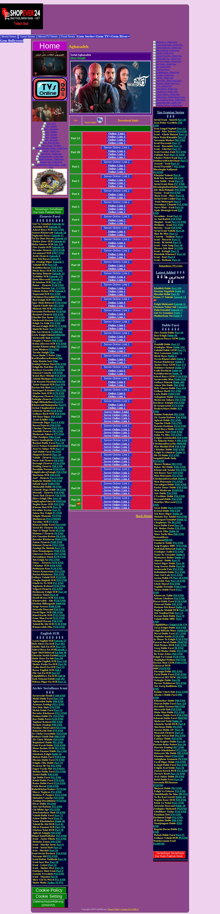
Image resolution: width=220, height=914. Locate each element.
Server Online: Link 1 (116, 147)
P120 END (57, 719)
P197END (164, 668)
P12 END (56, 792)
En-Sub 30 (60, 652)
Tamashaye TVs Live (171, 265)
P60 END (57, 308)
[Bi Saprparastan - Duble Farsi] (49, 156)
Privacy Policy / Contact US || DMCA (123, 909)
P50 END (60, 413)
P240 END (180, 379)
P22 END (179, 166)
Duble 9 (177, 315)
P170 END (58, 393)
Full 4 (58, 670)
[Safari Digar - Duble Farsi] (50, 154)
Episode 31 (57, 235)
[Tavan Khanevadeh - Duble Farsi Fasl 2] (168, 45)
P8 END (59, 367)
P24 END (60, 524)
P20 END (58, 314)
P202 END (180, 467)
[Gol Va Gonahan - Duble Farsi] (167, 61)
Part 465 (60, 643)
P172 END (60, 326)
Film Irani (54, 437)
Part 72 (58, 815)
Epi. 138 (58, 244)
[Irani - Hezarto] (49, 134)
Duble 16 (57, 754)
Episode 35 (55, 226)
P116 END (59, 783)
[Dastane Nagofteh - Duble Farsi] (167, 56)
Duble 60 (177, 370)
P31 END (176, 391)
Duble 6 (179, 361)
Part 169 (58, 698)
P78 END (55, 707)
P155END (57, 399)
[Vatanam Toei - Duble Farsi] (49, 162)
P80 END (60, 297)
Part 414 (181, 388)
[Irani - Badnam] (49, 137)
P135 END (59, 615)
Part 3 (184, 160)
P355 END (58, 545)
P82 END (179, 414)
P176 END (178, 636)
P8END (168, 540)
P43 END (180, 399)
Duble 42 (174, 531)
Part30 (59, 407)
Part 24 (179, 207)
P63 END (60, 748)
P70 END (59, 780)
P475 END (60, 554)
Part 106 (176, 288)
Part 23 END (179, 222)
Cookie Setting (49, 896)
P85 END (57, 722)
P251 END (58, 704)
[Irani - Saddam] (49, 132)
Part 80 (180, 563)
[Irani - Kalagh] (50, 126)
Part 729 (60, 827)
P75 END (59, 434)
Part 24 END (175, 507)
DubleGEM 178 (178, 624)
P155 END (177, 575)
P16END (60, 381)
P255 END (58, 457)
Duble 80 (172, 335)
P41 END (61, 343)
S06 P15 (183, 794)
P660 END (61, 539)
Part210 (61, 655)
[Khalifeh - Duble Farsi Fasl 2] (166, 83)
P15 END (58, 583)
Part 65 (56, 673)
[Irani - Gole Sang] (49, 129)
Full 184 (60, 678)
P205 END (180, 484)
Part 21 (176, 260)
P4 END (56, 516)
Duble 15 (181, 607)
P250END (177, 490)
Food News (68, 36)
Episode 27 (60, 640)
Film (51, 352)
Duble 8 (180, 554)
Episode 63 (59, 241)
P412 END (61, 713)
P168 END (176, 432)
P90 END (56, 299)
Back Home (144, 516)
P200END (59, 334)
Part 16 (56, 510)
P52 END (55, 809)
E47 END (58, 229)
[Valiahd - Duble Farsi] (163, 78)
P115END (158, 461)
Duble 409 (178, 382)
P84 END (179, 385)
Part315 (58, 402)
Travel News (27, 36)
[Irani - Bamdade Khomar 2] (49, 121)
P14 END (61, 853)
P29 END (58, 797)
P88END (182, 718)
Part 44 (179, 332)
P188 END (53, 786)
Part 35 (60, 667)
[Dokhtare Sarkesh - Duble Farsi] (167, 105)
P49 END (57, 724)
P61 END (180, 735)
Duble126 (182, 630)
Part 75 (181, 350)
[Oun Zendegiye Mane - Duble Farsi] (169, 100)
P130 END (56, 568)
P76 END (175, 814)
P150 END (61, 302)
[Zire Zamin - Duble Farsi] (164, 64)
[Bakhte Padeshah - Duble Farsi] (50, 159)
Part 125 (60, 646)
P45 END (177, 604)
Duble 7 (178, 312)
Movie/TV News (48, 36)
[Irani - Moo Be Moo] (49, 143)
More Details (77, 58)
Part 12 (183, 134)
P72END (61, 800)
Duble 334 (179, 347)
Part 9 (59, 871)
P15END (61, 577)
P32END (158, 785)
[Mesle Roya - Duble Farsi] (165, 42)
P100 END (56, 542)
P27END (61, 789)
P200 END (54, 483)
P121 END (182, 691)
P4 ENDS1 (59, 768)
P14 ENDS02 (53, 518)
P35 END (59, 317)
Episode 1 (61, 649)
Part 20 (62, 591)
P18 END (60, 757)
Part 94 (182, 744)
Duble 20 (178, 513)
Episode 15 (61, 238)
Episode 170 (56, 276)
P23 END (175, 192)
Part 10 (60, 443)
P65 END (57, 270)
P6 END (55, 337)
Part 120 (52, 264)
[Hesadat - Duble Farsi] (163, 75)
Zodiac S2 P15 (55, 882)
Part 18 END (180, 578)
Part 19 (58, 710)
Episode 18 (60, 232)
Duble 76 (177, 373)
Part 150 (60, 548)
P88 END (59, 736)
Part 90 (58, 658)
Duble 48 (60, 821)
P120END (158, 843)
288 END (182, 677)
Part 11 (57, 847)
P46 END (61, 364)
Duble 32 (182, 519)
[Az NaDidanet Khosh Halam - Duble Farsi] (50, 167)
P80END (181, 443)
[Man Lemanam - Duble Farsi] (166, 50)
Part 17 (182, 157)
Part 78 (58, 762)
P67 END (178, 747)
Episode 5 (58, 261)
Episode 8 (54, 256)
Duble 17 (180, 367)
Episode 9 (60, 291)
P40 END (57, 340)
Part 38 (181, 741)
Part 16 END (177, 773)
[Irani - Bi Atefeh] (50, 140)
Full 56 (61, 676)
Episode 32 (58, 223)
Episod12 (182, 307)
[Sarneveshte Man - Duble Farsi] (167, 102)
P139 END (181, 601)
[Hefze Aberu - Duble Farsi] (165, 89)
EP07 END (58, 253)
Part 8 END (56, 329)
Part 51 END (177, 154)
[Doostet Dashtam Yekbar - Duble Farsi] (49, 148)
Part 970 (60, 384)
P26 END (60, 727)
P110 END (56, 267)
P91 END (58, 742)
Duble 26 (177, 721)
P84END (182, 642)
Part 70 (180, 616)
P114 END (180, 396)
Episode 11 (180, 304)
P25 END (55, 294)
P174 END (178, 405)
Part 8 (60, 844)
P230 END (56, 410)
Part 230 (56, 282)
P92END (182, 808)
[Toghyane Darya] (161, 69)
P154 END (180, 426)
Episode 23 (58, 273)
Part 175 (181, 364)
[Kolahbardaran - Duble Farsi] (166, 72)
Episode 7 (55, 259)
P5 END (57, 513)
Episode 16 (58, 247)
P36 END (172, 493)
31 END (178, 248)
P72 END (181, 750)
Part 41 (59, 824)
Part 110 (181, 703)
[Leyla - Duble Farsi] (162, 86)
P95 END (177, 671)
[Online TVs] (49, 99)
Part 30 (57, 498)
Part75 (62, 405)
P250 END (59, 440)
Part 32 (58, 818)
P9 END (183, 838)
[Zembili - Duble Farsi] (163, 53)
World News (8, 36)
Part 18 (52, 865)
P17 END (179, 184)
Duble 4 (172, 356)
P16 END (59, 396)
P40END (60, 603)
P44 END (179, 402)
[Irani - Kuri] (50, 123)
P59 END (176, 709)
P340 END (59, 551)
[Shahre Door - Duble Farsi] (169, 97)
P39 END (176, 423)
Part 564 (62, 751)
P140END (56, 332)
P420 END (56, 565)
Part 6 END (56, 478)
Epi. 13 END (58, 288)
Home (49, 45)
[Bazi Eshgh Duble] (162, 67)
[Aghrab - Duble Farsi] (50, 151)
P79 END (58, 730)
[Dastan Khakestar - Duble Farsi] (167, 47)
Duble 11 (180, 452)
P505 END (57, 428)
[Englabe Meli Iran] (49, 76)
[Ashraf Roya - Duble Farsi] (165, 91)
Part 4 (179, 236)
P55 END (179, 712)
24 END (179, 429)
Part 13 (176, 143)
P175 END (57, 387)
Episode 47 (57, 279)
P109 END (59, 745)
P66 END (180, 140)
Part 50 (62, 664)
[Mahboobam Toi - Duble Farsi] (167, 58)
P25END (61, 311)
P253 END (61, 795)
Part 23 (175, 344)
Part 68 (180, 566)
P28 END (177, 654)
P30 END (55, 425)
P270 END (60, 556)
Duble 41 (180, 291)
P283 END (179, 449)
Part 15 (177, 242)
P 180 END (59, 695)
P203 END (181, 645)
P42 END (56, 765)
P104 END (180, 662)
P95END (61, 501)
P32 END (182, 651)
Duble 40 (180, 797)
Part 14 (60, 448)
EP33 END (58, 250)
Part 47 (182, 137)
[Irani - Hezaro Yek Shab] (49, 145)
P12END (158, 172)
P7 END (53, 521)
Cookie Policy (49, 890)
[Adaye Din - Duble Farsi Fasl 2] (167, 80)
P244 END (178, 756)
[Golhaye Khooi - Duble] (166, 94)
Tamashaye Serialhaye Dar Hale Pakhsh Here (48, 211)
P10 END (53, 349)
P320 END (58, 285)
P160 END (180, 586)
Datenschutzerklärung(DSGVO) (48, 903)
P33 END (60, 771)
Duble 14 (177, 353)
